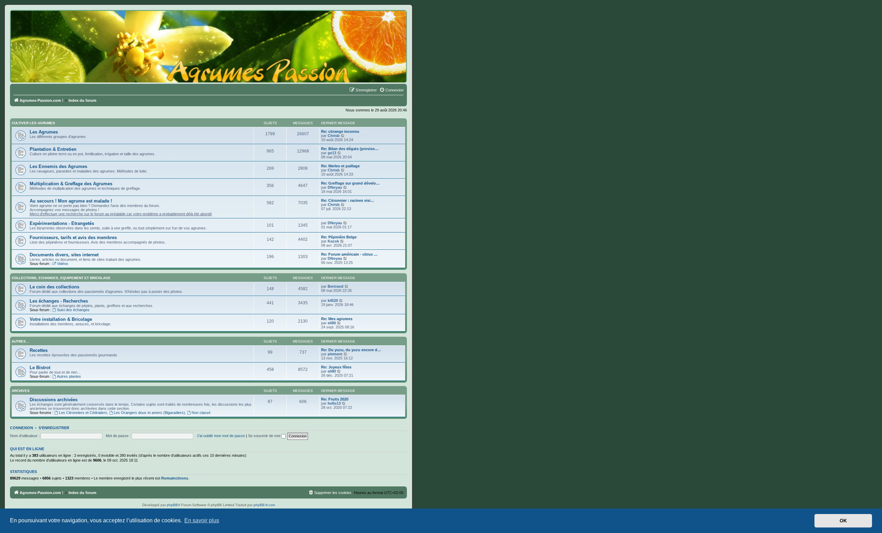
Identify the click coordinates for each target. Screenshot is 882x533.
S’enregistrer (54, 428)
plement (335, 354)
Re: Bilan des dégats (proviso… (350, 149)
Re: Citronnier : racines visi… (347, 200)
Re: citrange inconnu (340, 131)
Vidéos (62, 263)
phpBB (172, 505)
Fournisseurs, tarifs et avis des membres (73, 237)
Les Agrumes (44, 132)
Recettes (39, 350)
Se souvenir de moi (264, 436)
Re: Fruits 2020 (334, 399)
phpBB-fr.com (264, 505)
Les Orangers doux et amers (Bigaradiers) (149, 413)
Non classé (201, 413)
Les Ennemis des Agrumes (58, 166)
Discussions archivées (54, 399)
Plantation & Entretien (53, 149)
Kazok (333, 241)
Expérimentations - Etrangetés (62, 223)
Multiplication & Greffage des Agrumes (71, 183)
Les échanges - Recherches (59, 301)
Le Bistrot (40, 367)
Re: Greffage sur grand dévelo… (350, 183)
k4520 (333, 300)
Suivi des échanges (73, 310)
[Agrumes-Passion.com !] (41, 23)
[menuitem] (391, 90)
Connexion (21, 428)
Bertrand (335, 286)
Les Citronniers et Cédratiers (83, 413)
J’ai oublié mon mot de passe (221, 436)
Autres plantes (69, 376)
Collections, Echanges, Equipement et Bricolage (61, 278)
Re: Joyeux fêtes (336, 367)
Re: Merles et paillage (340, 166)
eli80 (332, 323)
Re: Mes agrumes (336, 319)
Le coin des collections (54, 286)
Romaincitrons (174, 478)
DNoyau (335, 187)
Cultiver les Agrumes (33, 123)
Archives (21, 391)
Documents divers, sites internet (64, 254)
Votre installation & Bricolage (61, 319)
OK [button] (843, 520)
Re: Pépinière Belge (339, 237)
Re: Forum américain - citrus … (349, 254)
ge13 (332, 153)
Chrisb (334, 136)
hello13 (334, 403)
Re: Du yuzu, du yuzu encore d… (351, 350)
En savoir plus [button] (201, 520)
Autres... (20, 341)
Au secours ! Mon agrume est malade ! (71, 201)
